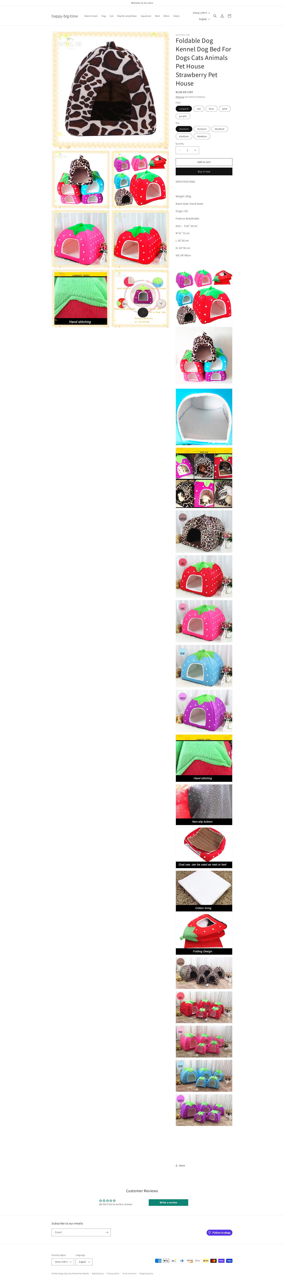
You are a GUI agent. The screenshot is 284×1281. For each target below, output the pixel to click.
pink (224, 108)
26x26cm (184, 128)
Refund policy (98, 1273)
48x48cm (202, 136)
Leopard (184, 108)
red (199, 108)
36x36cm (220, 128)
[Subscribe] (107, 1232)
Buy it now (204, 171)
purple (183, 116)
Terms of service (129, 1273)
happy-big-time (65, 1273)
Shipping (180, 97)
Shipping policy (146, 1273)
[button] (215, 16)
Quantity (180, 143)
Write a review (168, 1202)
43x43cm (184, 136)
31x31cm (202, 128)
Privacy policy (113, 1273)
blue (211, 108)
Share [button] (182, 1165)
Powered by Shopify (80, 1273)
